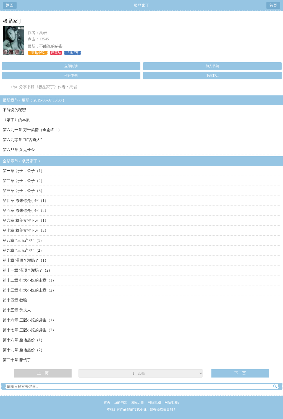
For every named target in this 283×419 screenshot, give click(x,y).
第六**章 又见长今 (19, 150)
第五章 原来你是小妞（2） (25, 211)
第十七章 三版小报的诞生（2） (29, 330)
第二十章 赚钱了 (17, 360)
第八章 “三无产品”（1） (23, 240)
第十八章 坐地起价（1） (23, 340)
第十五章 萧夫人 (17, 310)
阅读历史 (137, 402)
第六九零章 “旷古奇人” (22, 140)
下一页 (240, 373)
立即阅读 (71, 66)
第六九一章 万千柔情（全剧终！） (32, 130)
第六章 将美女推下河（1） (25, 220)
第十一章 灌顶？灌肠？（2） (27, 270)
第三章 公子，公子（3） (23, 191)
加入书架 (212, 66)
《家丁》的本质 (16, 120)
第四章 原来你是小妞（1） (25, 201)
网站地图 (154, 402)
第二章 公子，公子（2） (23, 181)
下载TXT (212, 75)
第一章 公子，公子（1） (23, 171)
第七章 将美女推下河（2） (25, 230)
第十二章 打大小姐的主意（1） (29, 280)
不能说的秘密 (50, 46)
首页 (273, 5)
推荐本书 (71, 75)
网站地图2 (171, 402)
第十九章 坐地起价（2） (23, 350)
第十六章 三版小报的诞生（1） (29, 320)
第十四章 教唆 (15, 300)
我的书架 (120, 402)
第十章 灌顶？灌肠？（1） (25, 260)
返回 (10, 5)
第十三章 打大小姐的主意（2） (29, 290)
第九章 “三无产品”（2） (23, 250)
